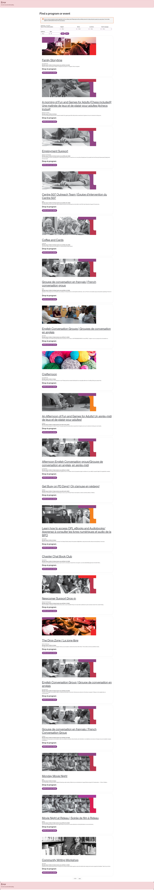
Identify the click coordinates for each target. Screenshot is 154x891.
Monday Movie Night (54, 776)
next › (80, 878)
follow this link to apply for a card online (96, 19)
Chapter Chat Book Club (57, 556)
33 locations (62, 20)
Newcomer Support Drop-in (59, 598)
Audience (43, 31)
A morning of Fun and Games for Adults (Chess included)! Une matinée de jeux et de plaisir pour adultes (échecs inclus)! (76, 105)
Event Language (104, 26)
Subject (62, 26)
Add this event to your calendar (49, 72)
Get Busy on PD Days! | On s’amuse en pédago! (70, 486)
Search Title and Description (47, 26)
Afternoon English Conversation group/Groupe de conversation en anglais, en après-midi (72, 463)
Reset (67, 33)
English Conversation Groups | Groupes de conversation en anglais (76, 330)
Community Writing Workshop (60, 860)
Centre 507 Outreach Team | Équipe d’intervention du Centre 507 (74, 196)
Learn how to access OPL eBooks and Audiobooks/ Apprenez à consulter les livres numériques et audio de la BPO (76, 532)
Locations (91, 26)
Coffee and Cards (53, 240)
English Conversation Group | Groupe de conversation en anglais (77, 684)
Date (51, 31)
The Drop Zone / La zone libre (60, 640)
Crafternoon (49, 374)
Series (78, 26)
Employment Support (55, 151)
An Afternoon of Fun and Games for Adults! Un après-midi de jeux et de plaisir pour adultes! (77, 417)
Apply (62, 33)
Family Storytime (52, 60)
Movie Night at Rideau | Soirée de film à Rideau (70, 818)
